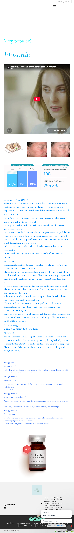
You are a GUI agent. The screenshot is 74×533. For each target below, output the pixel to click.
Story (13, 523)
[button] (31, 519)
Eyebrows (35, 523)
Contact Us (40, 525)
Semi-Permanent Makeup (24, 523)
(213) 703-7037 (11, 504)
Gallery (32, 525)
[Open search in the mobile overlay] (62, 1)
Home (7, 523)
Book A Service (23, 525)
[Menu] (54, 5)
